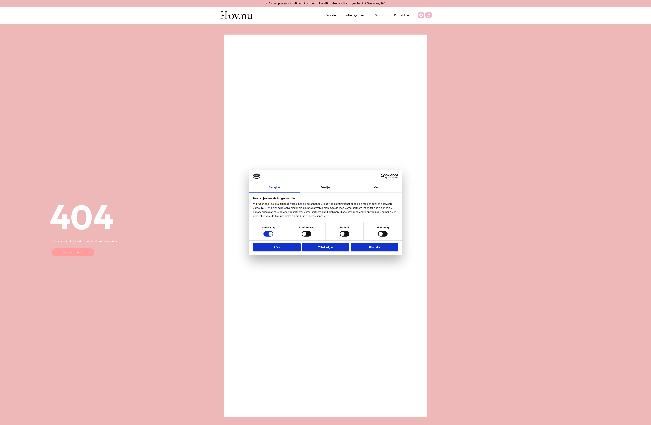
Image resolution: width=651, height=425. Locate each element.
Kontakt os (401, 15)
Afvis (277, 247)
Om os (379, 15)
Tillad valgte (325, 247)
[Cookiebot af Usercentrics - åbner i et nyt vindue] (383, 176)
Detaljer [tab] (325, 187)
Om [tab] (376, 187)
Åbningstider (355, 15)
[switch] (306, 234)
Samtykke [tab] (275, 187)
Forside (331, 15)
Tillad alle (374, 247)
